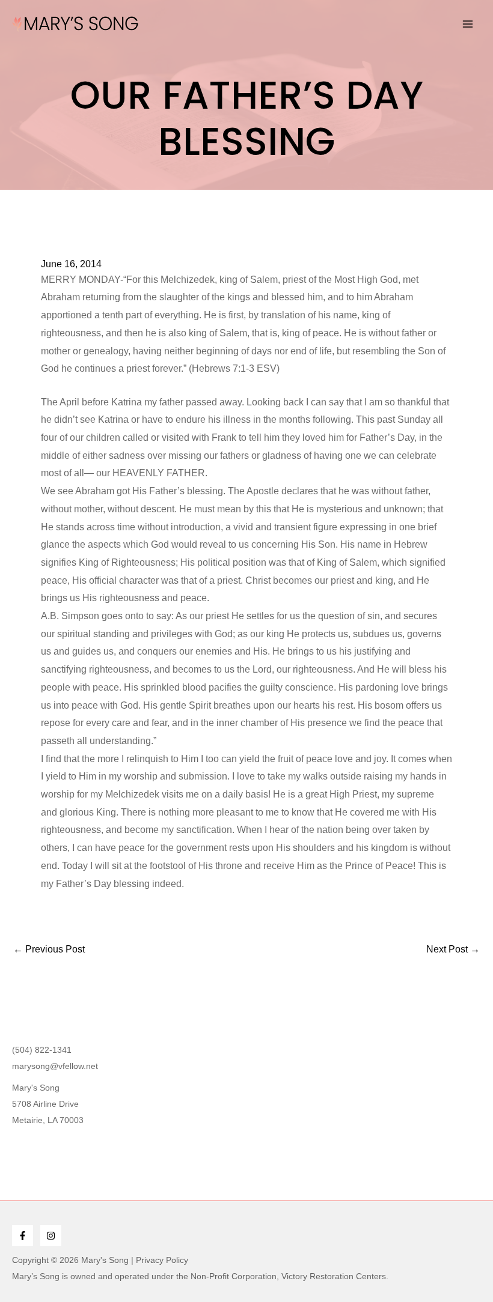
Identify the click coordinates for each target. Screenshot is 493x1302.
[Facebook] (22, 1235)
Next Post (453, 949)
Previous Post (49, 949)
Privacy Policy (162, 1260)
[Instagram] (50, 1235)
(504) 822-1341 (42, 1050)
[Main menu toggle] (468, 24)
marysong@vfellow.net (55, 1066)
